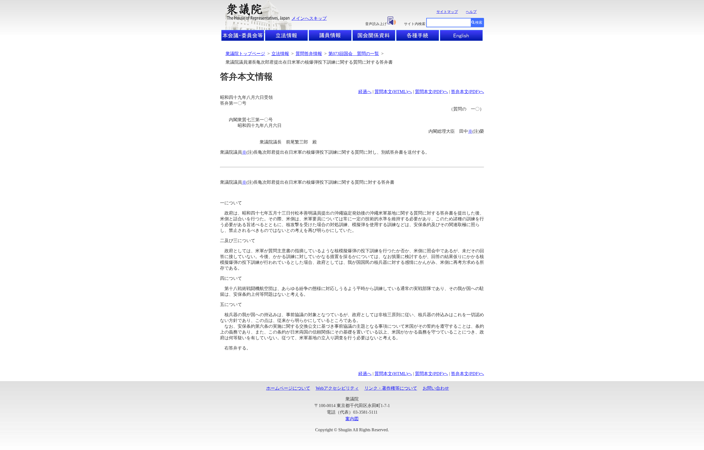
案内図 (352, 418)
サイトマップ (447, 12)
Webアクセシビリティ (337, 388)
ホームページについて (288, 388)
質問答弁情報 (309, 53)
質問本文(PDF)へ (431, 91)
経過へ (365, 91)
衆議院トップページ (245, 53)
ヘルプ (471, 12)
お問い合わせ (436, 388)
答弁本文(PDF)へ (467, 91)
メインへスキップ (309, 18)
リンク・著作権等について (390, 388)
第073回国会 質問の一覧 (353, 53)
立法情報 (280, 53)
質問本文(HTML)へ (393, 91)
